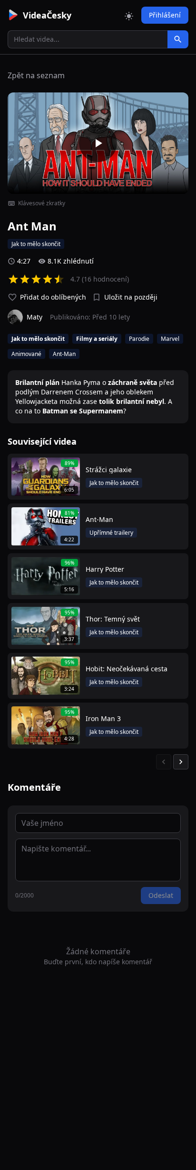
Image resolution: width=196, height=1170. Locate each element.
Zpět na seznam (36, 75)
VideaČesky (47, 15)
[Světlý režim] (128, 15)
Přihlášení (165, 14)
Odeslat (160, 895)
